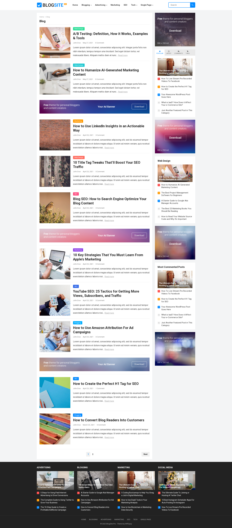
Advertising (43, 467)
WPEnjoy (128, 524)
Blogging (77, 323)
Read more (123, 55)
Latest (168, 53)
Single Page (146, 519)
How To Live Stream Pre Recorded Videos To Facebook (176, 80)
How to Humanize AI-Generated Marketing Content (175, 186)
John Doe (77, 43)
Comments (178, 53)
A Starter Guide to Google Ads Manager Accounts (174, 202)
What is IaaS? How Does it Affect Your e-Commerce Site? (176, 103)
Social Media (165, 467)
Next (146, 454)
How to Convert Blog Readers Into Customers (108, 420)
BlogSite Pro (111, 524)
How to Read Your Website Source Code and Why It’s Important (176, 217)
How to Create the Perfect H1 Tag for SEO (106, 384)
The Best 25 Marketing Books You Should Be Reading (176, 209)
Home (41, 17)
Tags (188, 53)
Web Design (78, 29)
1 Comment (100, 388)
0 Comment (99, 43)
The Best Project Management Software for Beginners (174, 194)
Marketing (78, 121)
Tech (135, 519)
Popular (159, 53)
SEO (75, 194)
